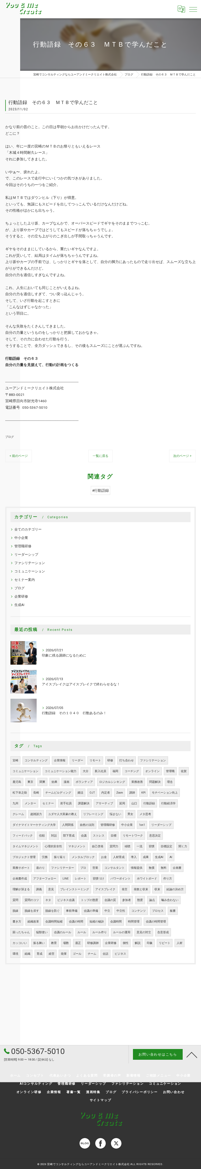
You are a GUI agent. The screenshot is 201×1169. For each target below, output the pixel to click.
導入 (134, 857)
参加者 (126, 900)
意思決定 (155, 835)
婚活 (80, 792)
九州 (15, 803)
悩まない (115, 814)
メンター (30, 803)
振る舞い (39, 943)
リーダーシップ (26, 554)
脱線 (15, 911)
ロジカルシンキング (112, 782)
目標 (113, 835)
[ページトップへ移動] (192, 1054)
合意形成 (163, 932)
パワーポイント (120, 878)
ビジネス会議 (66, 900)
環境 (15, 953)
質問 (15, 900)
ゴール (77, 953)
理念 (170, 782)
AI (171, 857)
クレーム (18, 814)
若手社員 (66, 803)
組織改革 (33, 921)
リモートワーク (133, 835)
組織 (27, 953)
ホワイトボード (147, 878)
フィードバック (23, 835)
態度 (140, 900)
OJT (92, 792)
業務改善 (137, 782)
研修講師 (93, 943)
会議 (84, 835)
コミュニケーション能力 (60, 771)
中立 (107, 911)
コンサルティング (36, 760)
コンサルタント (114, 868)
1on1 (142, 825)
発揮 (63, 953)
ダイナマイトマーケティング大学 (34, 825)
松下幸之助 (20, 792)
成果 (146, 857)
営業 (95, 868)
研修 (110, 760)
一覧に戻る (100, 456)
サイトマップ (100, 1100)
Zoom (119, 792)
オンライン (152, 771)
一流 (139, 846)
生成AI (19, 605)
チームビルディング (58, 792)
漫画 (66, 782)
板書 (173, 911)
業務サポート (21, 868)
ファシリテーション (29, 563)
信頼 (42, 835)
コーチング (132, 771)
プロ (83, 868)
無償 (151, 868)
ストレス (98, 835)
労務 (45, 857)
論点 (152, 900)
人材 (179, 943)
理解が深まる (21, 889)
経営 (51, 953)
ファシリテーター (62, 868)
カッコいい (20, 943)
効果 (54, 782)
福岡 (115, 771)
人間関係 (68, 825)
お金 (104, 857)
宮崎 (15, 760)
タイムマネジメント (25, 846)
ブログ (9, 437)
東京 (30, 782)
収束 (157, 889)
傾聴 (127, 846)
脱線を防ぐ (52, 911)
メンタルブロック (83, 857)
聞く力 (182, 846)
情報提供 (136, 868)
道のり (40, 868)
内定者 (105, 792)
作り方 (167, 878)
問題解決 (155, 782)
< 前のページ (18, 456)
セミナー (48, 803)
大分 (85, 771)
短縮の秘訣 (97, 921)
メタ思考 (145, 814)
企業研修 (21, 596)
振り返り (59, 857)
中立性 (120, 911)
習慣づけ (98, 878)
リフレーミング (93, 814)
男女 (130, 814)
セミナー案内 (24, 580)
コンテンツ (138, 911)
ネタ (48, 900)
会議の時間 (76, 921)
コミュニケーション (29, 571)
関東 (42, 782)
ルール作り (99, 932)
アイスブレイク (105, 889)
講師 (132, 792)
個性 (126, 943)
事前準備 (71, 911)
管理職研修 (22, 546)
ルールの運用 (121, 932)
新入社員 (100, 771)
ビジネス (120, 953)
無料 (163, 868)
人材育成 (119, 857)
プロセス (158, 911)
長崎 (36, 792)
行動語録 (149, 803)
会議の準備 (91, 911)
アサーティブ (104, 803)
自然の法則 (87, 825)
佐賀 (184, 771)
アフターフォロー (44, 878)
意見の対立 (144, 932)
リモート (95, 760)
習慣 (151, 846)
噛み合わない (169, 900)
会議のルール (62, 932)
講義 (39, 889)
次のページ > (182, 456)
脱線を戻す (32, 911)
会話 (105, 953)
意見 (51, 889)
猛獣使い (42, 932)
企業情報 (59, 760)
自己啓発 (97, 846)
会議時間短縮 (54, 921)
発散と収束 (141, 889)
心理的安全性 (53, 846)
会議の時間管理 (156, 921)
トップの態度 (89, 900)
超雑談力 (36, 814)
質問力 (114, 846)
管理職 (170, 771)
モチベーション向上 (165, 792)
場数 (66, 943)
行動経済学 (168, 803)
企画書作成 (20, 878)
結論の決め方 (175, 889)
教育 (54, 943)
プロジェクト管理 (24, 857)
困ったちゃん (21, 932)
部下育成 (69, 835)
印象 (150, 943)
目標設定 (166, 846)
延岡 (122, 803)
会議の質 (110, 900)
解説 (138, 943)
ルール (81, 932)
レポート (80, 878)
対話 (54, 835)
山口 (134, 803)
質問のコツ (32, 900)
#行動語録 (100, 490)
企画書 (177, 868)
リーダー (77, 760)
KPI (143, 792)
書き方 (17, 921)
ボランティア (84, 782)
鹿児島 (17, 782)
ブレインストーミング (74, 889)
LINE (66, 878)
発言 (124, 889)
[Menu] (193, 9)
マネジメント (77, 846)
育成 (39, 953)
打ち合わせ (126, 760)
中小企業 (21, 538)
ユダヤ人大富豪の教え (62, 814)
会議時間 (116, 921)
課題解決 (84, 803)
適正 (78, 943)
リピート (164, 943)
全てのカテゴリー (28, 529)
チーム (92, 953)
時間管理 (133, 921)
